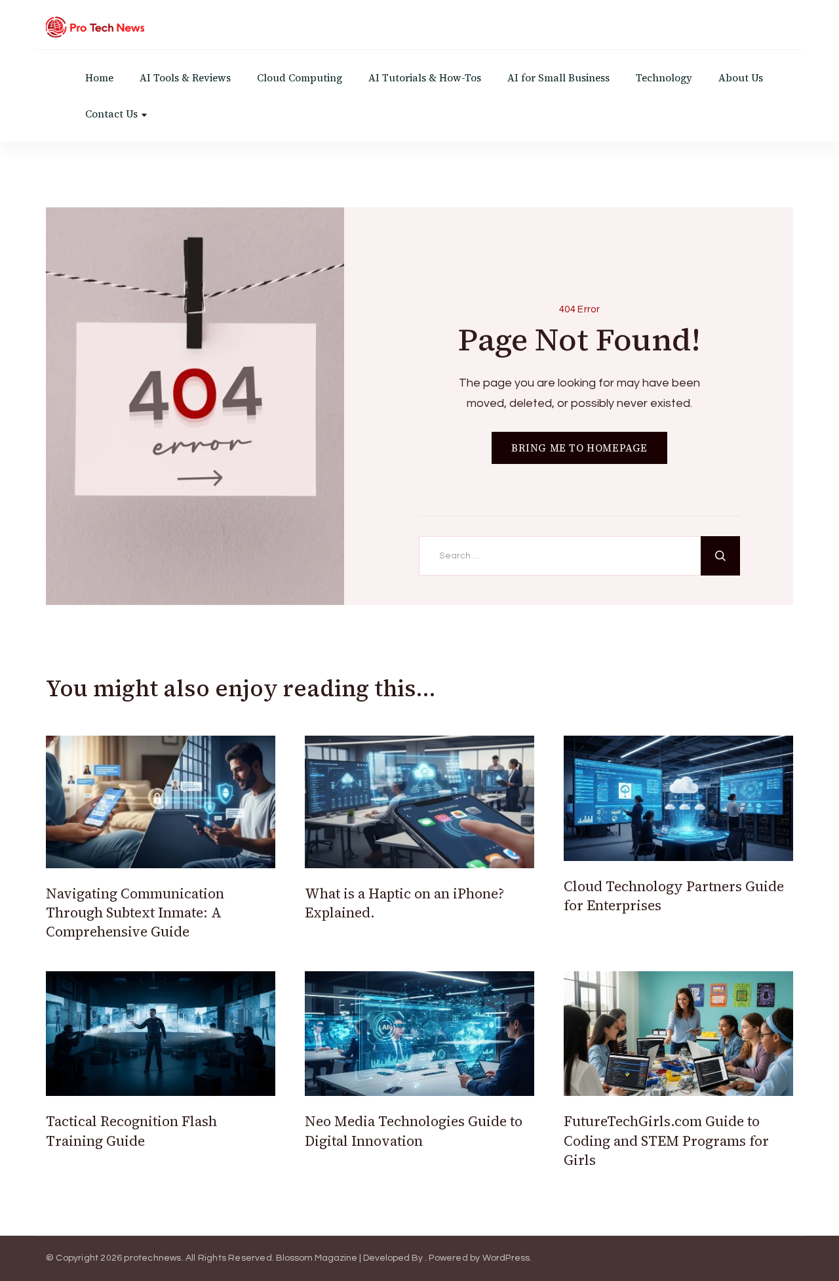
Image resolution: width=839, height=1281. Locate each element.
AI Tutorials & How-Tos (424, 78)
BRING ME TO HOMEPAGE (579, 448)
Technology (664, 78)
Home (99, 78)
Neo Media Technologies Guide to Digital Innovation (413, 1131)
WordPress (506, 1258)
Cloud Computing (299, 78)
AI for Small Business (558, 78)
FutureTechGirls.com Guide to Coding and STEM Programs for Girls (666, 1140)
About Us (740, 78)
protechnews (152, 1258)
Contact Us (111, 114)
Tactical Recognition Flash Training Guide (131, 1131)
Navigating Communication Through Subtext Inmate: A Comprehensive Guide (135, 913)
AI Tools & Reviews (185, 78)
